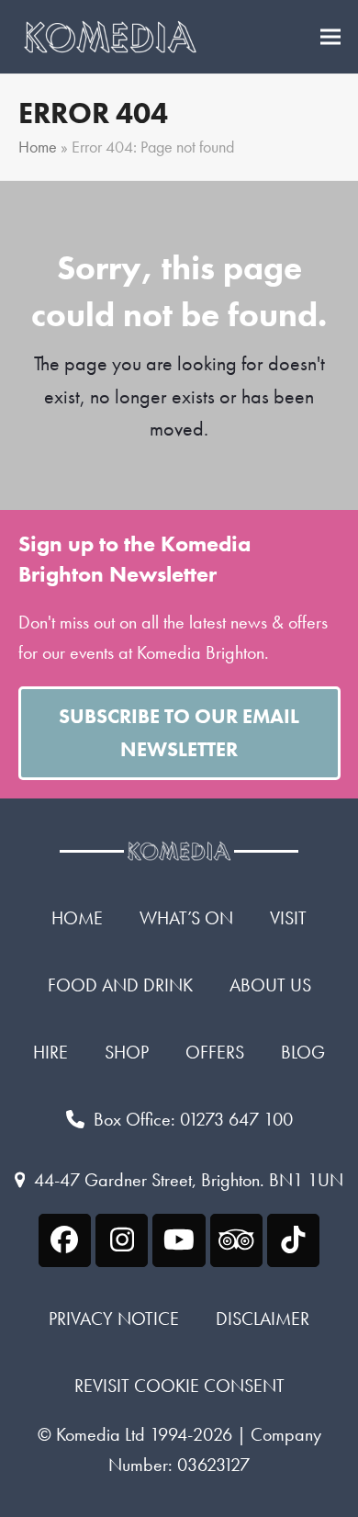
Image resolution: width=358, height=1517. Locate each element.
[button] (330, 37)
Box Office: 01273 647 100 (193, 1119)
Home (37, 147)
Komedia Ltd (100, 1434)
